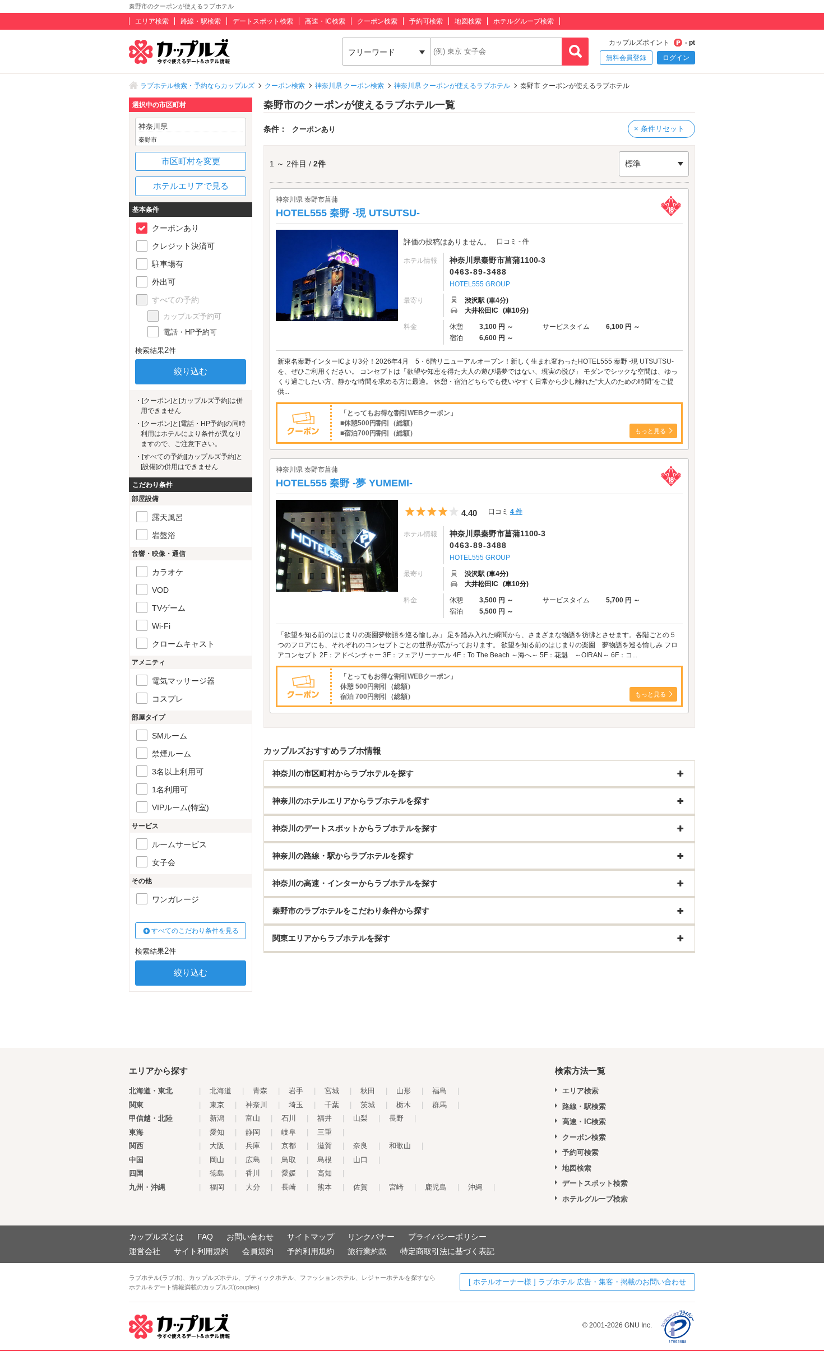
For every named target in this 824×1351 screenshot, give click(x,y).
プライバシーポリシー (447, 1236)
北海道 (221, 1091)
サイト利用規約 (201, 1251)
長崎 (288, 1187)
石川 (288, 1118)
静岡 (253, 1132)
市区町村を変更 (190, 161)
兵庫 (253, 1145)
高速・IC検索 (325, 21)
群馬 (439, 1105)
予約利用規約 (310, 1251)
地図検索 (468, 21)
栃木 (403, 1105)
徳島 (217, 1173)
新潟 (217, 1118)
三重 (324, 1132)
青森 (260, 1091)
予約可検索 (426, 21)
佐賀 (360, 1187)
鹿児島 (436, 1187)
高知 (324, 1173)
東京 (217, 1105)
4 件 (516, 512)
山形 (403, 1091)
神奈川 (256, 1105)
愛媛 (288, 1173)
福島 (439, 1091)
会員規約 (258, 1251)
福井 (324, 1118)
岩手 (296, 1091)
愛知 (217, 1132)
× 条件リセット (659, 128)
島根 (324, 1159)
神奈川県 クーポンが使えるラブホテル (452, 86)
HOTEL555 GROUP (480, 284)
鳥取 (288, 1159)
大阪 (217, 1145)
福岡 (217, 1187)
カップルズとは (156, 1236)
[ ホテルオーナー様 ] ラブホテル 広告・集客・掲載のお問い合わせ (577, 1282)
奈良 (360, 1145)
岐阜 (288, 1132)
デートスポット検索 (263, 21)
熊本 (324, 1187)
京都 (288, 1145)
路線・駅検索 (200, 21)
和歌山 (400, 1145)
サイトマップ (310, 1236)
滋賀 (324, 1145)
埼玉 (296, 1105)
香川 (253, 1173)
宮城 (332, 1091)
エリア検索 (152, 21)
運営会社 (144, 1251)
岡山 (217, 1159)
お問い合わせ (250, 1236)
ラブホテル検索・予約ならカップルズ (197, 86)
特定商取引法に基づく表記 (447, 1251)
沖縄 (475, 1187)
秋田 (367, 1091)
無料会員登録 (626, 58)
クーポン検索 (377, 21)
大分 (253, 1187)
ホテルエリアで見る (191, 186)
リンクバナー (371, 1236)
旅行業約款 (367, 1251)
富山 (253, 1118)
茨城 (367, 1105)
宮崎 (396, 1187)
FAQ (205, 1236)
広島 (253, 1159)
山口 (360, 1159)
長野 (396, 1118)
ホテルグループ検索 (523, 21)
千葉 (332, 1105)
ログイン (676, 58)
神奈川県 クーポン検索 (349, 86)
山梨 (360, 1118)
